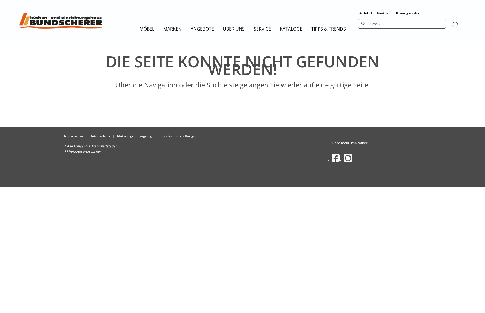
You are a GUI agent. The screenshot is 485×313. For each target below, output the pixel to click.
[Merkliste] (454, 24)
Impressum (73, 136)
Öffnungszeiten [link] (407, 13)
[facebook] (336, 158)
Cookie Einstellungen (180, 136)
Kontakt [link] (383, 13)
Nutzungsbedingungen (136, 136)
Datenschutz (100, 136)
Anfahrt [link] (365, 13)
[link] (146, 29)
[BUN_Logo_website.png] (61, 22)
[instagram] (348, 158)
